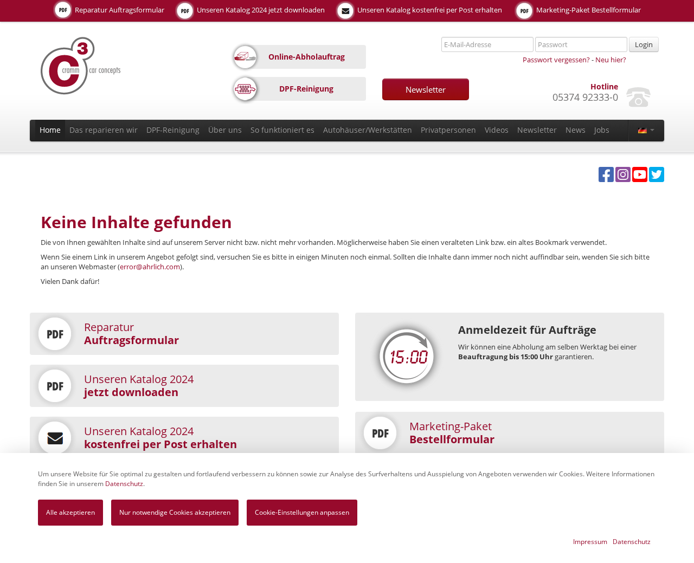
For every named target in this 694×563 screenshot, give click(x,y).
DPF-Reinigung (173, 130)
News (576, 130)
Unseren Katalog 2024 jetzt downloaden (260, 10)
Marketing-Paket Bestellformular (588, 10)
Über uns (225, 130)
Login (644, 44)
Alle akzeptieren (70, 512)
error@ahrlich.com (150, 266)
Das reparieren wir (103, 130)
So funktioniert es (282, 130)
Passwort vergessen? (556, 59)
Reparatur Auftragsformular (118, 10)
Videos (497, 130)
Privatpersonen (448, 130)
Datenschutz (124, 483)
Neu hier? (610, 59)
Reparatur (131, 333)
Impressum (590, 541)
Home (50, 130)
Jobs (601, 130)
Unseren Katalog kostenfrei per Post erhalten (429, 10)
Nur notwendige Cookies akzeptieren (174, 512)
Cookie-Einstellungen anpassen (302, 512)
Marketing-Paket (451, 432)
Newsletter (426, 89)
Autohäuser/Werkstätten (367, 130)
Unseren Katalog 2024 (139, 385)
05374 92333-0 (585, 96)
